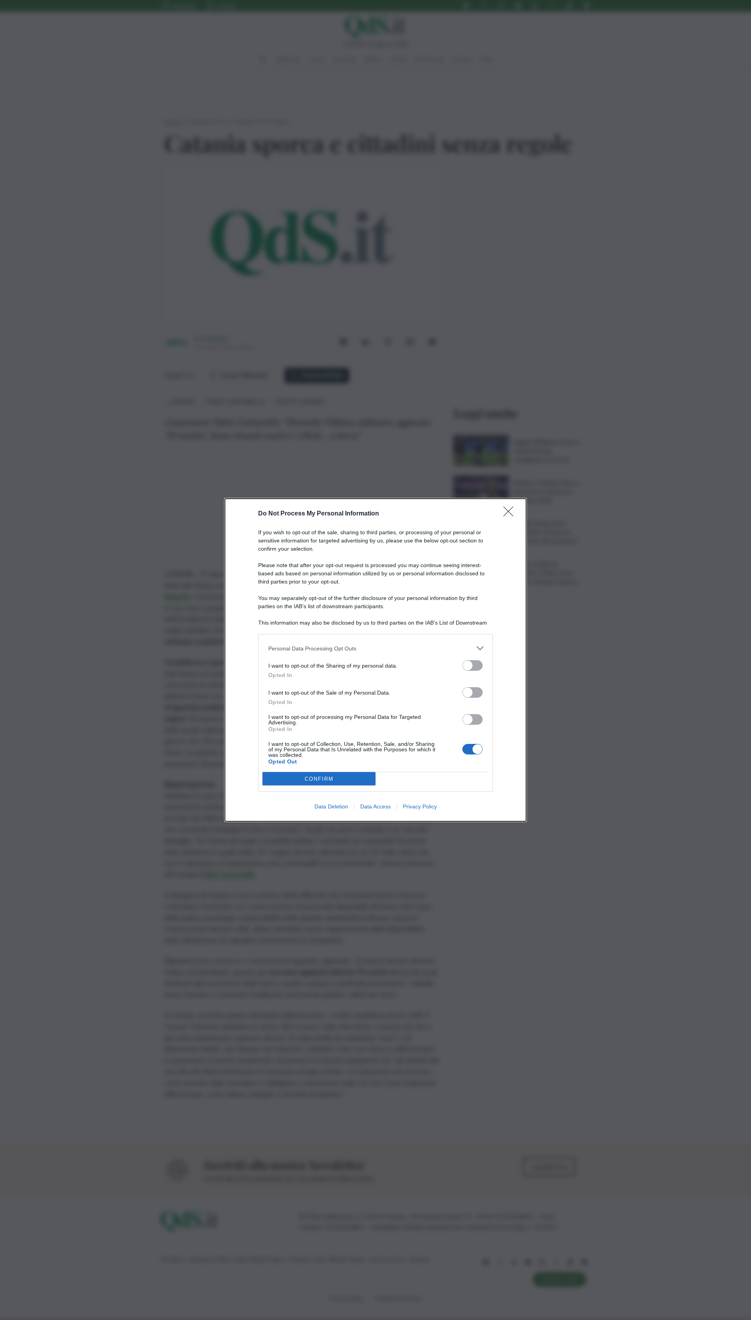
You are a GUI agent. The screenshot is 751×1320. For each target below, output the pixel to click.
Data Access (375, 806)
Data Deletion (331, 806)
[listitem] (375, 648)
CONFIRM (319, 779)
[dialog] (375, 660)
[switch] (472, 665)
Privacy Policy (420, 806)
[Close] (510, 513)
